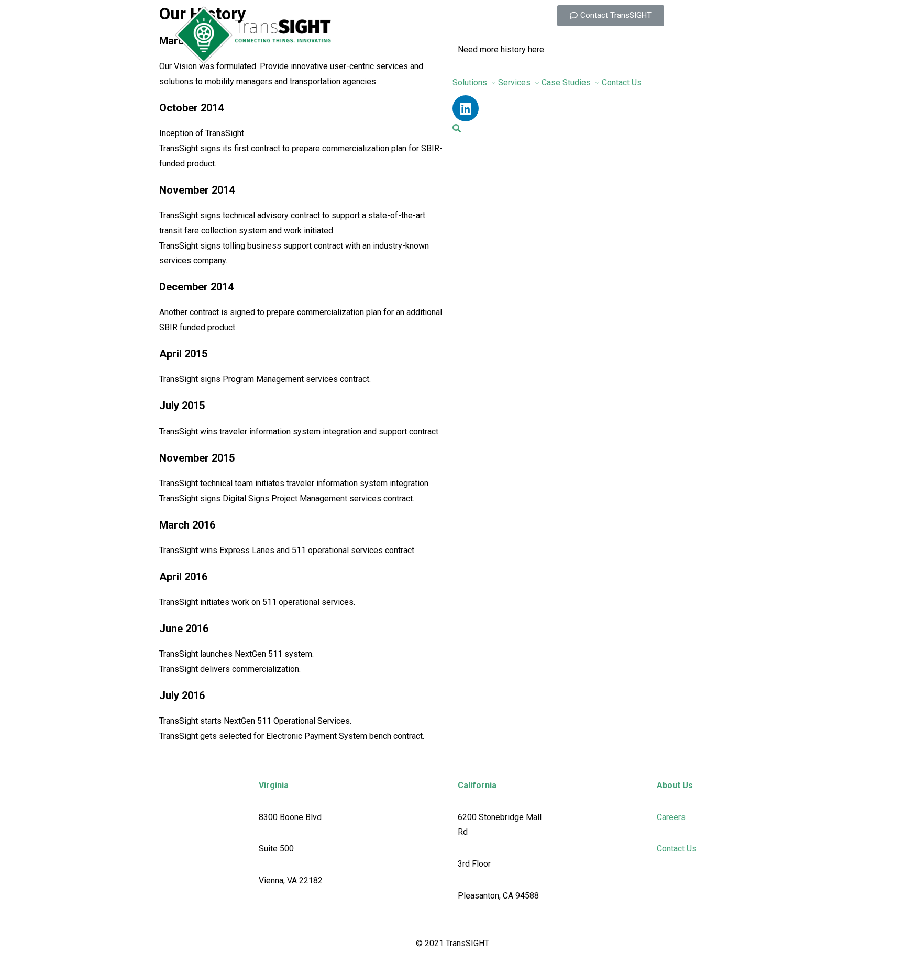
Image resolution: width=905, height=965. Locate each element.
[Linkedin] (465, 108)
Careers (671, 817)
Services (514, 82)
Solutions (469, 82)
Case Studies (566, 82)
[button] (610, 15)
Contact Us (622, 82)
